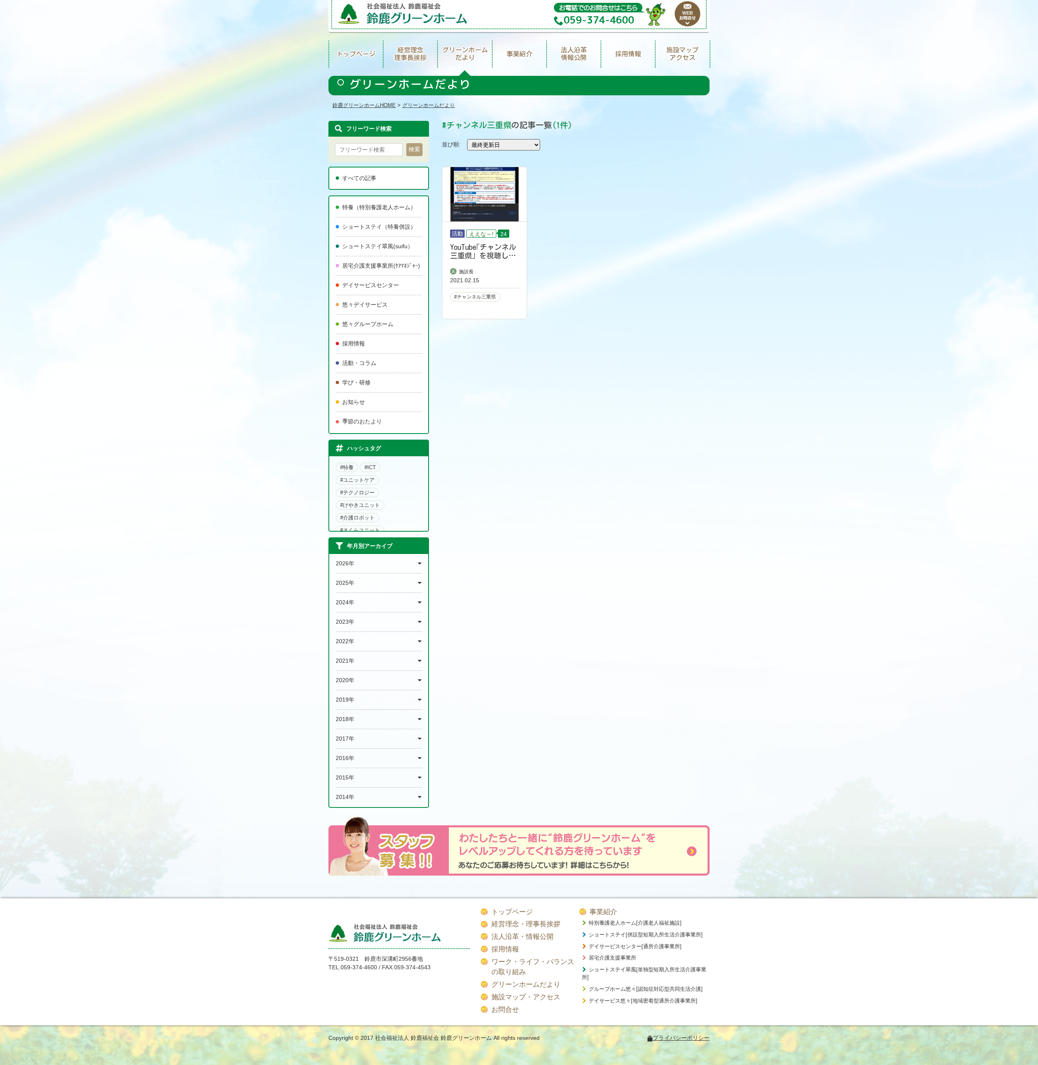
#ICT (370, 467)
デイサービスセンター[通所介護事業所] (635, 946)
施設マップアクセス (682, 54)
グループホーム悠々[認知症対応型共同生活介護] (646, 989)
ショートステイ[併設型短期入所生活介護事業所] (646, 935)
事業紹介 (519, 54)
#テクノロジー (357, 493)
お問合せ (505, 1009)
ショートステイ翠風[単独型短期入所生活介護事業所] (644, 973)
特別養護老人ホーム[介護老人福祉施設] (635, 923)
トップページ (356, 54)
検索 (414, 149)
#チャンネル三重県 (475, 297)
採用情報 (628, 54)
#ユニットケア (357, 480)
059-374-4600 (359, 967)
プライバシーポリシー (681, 1038)
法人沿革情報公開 (574, 54)
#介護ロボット (357, 518)
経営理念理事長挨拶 (410, 54)
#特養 (347, 467)
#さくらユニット (360, 530)
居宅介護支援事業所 (612, 958)
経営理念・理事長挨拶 (525, 924)
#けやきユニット (360, 505)
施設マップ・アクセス (525, 997)
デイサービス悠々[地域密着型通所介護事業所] (643, 1001)
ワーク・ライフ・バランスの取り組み (532, 967)
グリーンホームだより (465, 54)
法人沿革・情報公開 (522, 936)
